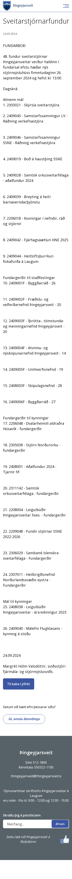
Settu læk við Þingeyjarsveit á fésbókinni (28, 839)
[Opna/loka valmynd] (66, 6)
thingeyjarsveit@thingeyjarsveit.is (36, 776)
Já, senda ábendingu (24, 719)
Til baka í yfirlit (18, 684)
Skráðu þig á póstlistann (22, 815)
